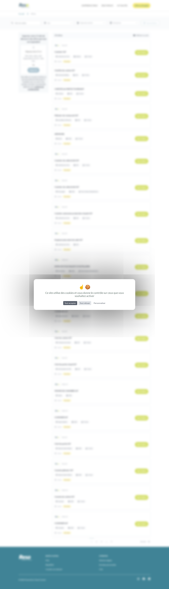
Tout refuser (85, 303)
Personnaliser (99, 303)
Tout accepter (70, 303)
